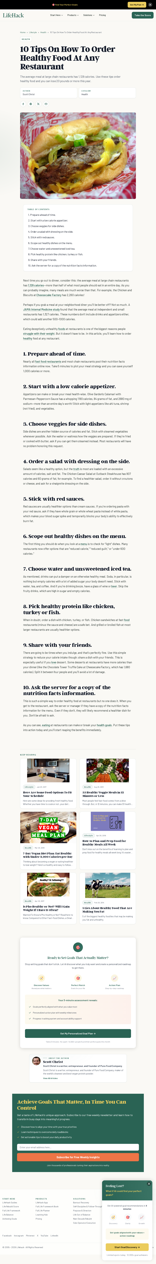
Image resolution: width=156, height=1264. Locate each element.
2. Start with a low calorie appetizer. (48, 220)
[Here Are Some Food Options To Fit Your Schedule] (48, 770)
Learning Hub (42, 1214)
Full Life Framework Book (47, 1206)
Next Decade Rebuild (82, 1218)
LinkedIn (54, 1235)
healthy (27, 338)
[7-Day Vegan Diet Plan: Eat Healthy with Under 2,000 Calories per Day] (48, 827)
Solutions (87, 15)
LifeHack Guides (9, 1202)
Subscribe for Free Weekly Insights (78, 1157)
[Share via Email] (46, 104)
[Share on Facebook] (23, 104)
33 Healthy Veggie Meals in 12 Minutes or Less (103, 794)
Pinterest (30, 1235)
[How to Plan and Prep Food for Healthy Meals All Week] (108, 821)
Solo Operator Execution (84, 1223)
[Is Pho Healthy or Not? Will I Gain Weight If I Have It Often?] (48, 884)
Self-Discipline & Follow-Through (87, 1206)
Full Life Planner (43, 1210)
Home (22, 32)
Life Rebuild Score (10, 1206)
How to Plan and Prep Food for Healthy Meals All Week (104, 842)
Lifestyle (33, 32)
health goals (104, 725)
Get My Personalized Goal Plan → (78, 1033)
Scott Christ (29, 94)
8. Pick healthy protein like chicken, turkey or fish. (55, 254)
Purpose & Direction (82, 1210)
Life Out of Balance (81, 1214)
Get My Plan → (137, 4)
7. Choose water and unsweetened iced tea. (51, 248)
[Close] (150, 5)
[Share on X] (38, 104)
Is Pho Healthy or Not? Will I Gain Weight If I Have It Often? (46, 908)
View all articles (50, 1078)
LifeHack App (42, 1202)
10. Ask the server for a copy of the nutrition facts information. (62, 265)
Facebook (7, 1235)
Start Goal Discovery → (127, 1247)
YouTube (44, 1235)
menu (83, 544)
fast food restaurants (48, 361)
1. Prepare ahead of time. (42, 214)
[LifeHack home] (13, 15)
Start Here (55, 15)
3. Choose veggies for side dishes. (46, 225)
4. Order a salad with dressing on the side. (50, 231)
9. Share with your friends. (42, 259)
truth (76, 469)
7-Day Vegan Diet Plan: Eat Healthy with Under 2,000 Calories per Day (48, 855)
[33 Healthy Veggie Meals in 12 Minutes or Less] (108, 770)
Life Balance (7, 1214)
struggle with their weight (39, 333)
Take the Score (143, 15)
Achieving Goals (9, 1218)
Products (71, 15)
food (126, 620)
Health (43, 32)
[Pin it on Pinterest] (31, 104)
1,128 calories (36, 285)
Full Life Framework (11, 1210)
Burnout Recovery (81, 1202)
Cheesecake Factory (48, 295)
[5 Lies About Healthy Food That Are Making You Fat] (107, 885)
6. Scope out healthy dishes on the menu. (50, 242)
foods (61, 329)
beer (114, 586)
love (53, 662)
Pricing (102, 15)
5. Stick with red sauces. (41, 237)
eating (46, 725)
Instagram (18, 1235)
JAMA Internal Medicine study (41, 309)
